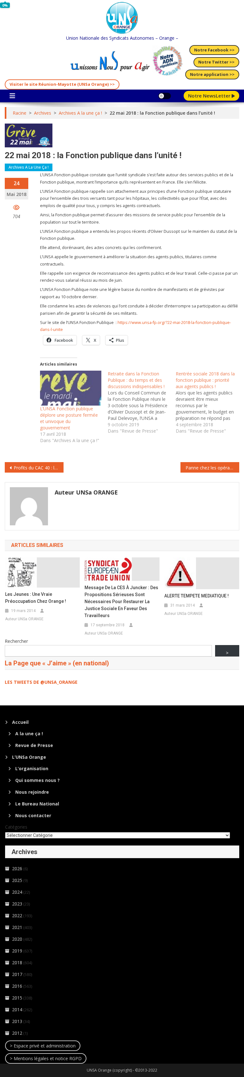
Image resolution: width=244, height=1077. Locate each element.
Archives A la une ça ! (29, 167)
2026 (17, 868)
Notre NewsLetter (210, 95)
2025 (17, 880)
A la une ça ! (29, 733)
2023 (17, 904)
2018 (17, 962)
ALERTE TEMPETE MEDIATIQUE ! (196, 595)
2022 (17, 915)
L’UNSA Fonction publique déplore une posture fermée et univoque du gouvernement (69, 418)
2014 (17, 1009)
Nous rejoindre (32, 792)
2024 (17, 892)
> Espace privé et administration (43, 1046)
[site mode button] (164, 96)
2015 (17, 998)
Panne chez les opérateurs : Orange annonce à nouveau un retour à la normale (212, 468)
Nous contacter (33, 815)
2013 (17, 1021)
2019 (17, 951)
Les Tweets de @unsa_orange (41, 682)
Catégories (16, 827)
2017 (17, 974)
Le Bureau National (37, 804)
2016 (17, 986)
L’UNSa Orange (29, 757)
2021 (17, 927)
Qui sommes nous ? (37, 780)
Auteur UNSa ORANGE (86, 492)
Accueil (20, 722)
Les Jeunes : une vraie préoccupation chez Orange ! (35, 598)
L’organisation (31, 768)
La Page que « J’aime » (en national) (57, 663)
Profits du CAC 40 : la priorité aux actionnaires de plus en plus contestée (38, 468)
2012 (17, 1033)
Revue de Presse (34, 745)
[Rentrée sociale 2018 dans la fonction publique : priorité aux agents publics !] (209, 402)
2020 (17, 939)
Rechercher (16, 641)
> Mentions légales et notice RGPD (46, 1058)
